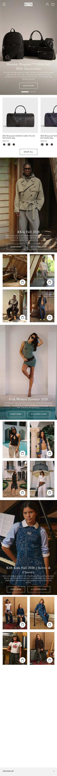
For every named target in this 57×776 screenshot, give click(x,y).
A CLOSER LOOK (39, 246)
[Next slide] (53, 48)
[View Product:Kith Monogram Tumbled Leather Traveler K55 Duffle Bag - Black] (9, 144)
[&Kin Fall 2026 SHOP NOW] (28, 205)
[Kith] (28, 4)
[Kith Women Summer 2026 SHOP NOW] (28, 372)
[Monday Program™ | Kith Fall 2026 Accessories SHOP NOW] (28, 47)
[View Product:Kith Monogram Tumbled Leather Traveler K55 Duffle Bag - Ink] (4, 144)
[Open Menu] (4, 4)
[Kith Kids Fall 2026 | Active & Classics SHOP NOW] (28, 547)
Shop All (28, 152)
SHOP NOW (28, 85)
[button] (31, 91)
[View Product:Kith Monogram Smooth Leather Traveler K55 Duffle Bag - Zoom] (14, 144)
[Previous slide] (3, 48)
